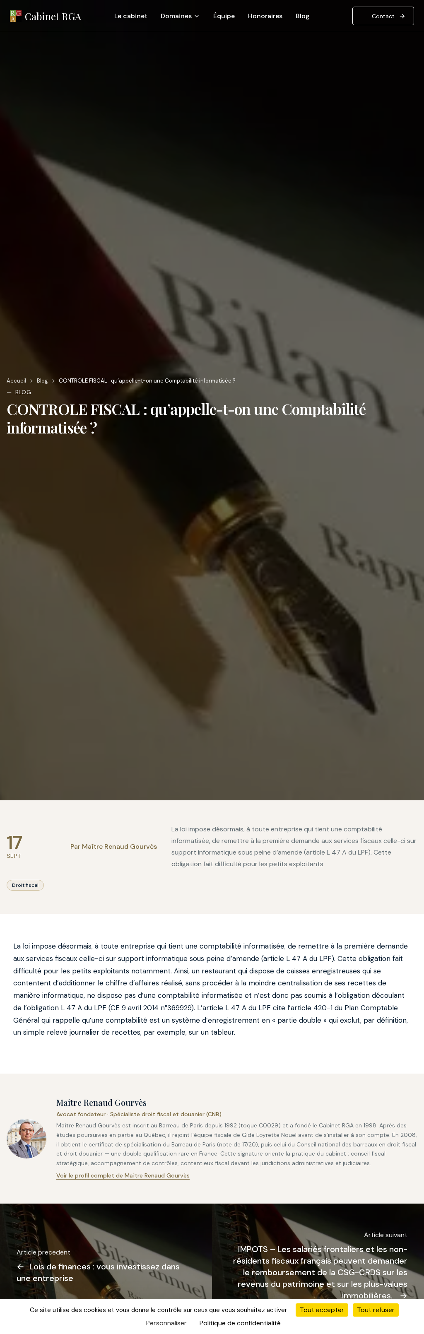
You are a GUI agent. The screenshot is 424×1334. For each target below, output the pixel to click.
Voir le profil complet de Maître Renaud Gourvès (123, 1175)
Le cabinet (130, 16)
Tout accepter (322, 1309)
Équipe (224, 16)
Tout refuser (376, 1309)
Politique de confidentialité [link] (240, 1323)
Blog (303, 16)
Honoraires (265, 16)
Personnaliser (166, 1323)
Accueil (16, 380)
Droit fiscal (25, 885)
